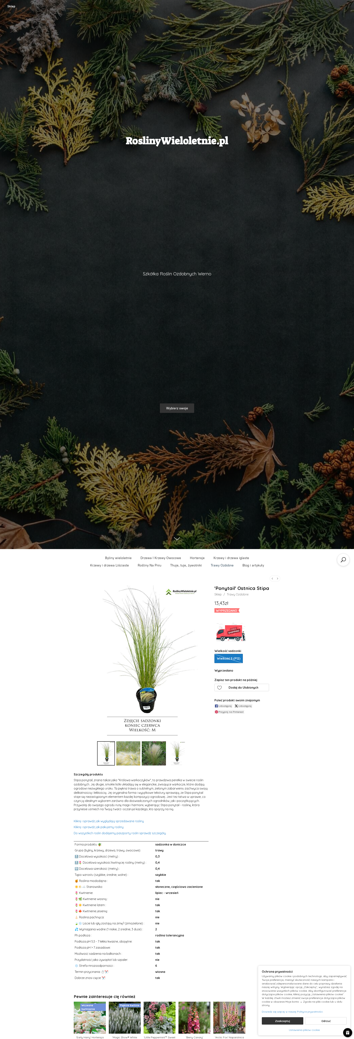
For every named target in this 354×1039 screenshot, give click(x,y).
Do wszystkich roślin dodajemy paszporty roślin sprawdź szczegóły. (120, 833)
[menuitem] (272, 578)
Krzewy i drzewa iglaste (231, 558)
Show (347, 1032)
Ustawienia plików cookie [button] (304, 1030)
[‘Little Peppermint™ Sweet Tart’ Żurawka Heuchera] (160, 1018)
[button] (241, 687)
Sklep (11, 6)
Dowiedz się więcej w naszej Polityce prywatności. (292, 1011)
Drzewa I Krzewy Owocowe (160, 558)
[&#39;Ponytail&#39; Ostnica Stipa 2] (154, 753)
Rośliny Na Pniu (149, 565)
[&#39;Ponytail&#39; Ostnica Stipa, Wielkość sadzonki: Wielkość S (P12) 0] (106, 753)
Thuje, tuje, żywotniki (186, 565)
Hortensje (197, 558)
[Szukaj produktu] (343, 559)
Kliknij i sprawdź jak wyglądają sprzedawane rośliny (109, 821)
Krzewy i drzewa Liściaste (109, 565)
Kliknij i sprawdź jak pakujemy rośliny (99, 827)
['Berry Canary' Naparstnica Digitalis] (194, 1018)
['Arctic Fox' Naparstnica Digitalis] (229, 1018)
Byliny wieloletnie (118, 558)
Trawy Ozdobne (222, 565)
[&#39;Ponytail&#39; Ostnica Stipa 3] (176, 753)
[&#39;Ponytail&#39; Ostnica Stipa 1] (128, 753)
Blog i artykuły (253, 565)
